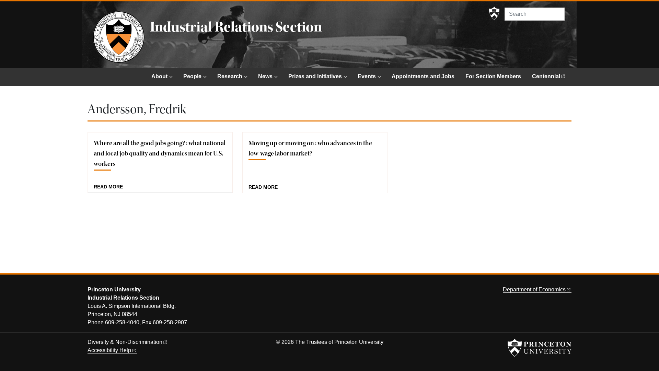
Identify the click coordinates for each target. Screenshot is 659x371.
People (192, 76)
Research (229, 76)
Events (367, 76)
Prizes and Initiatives (315, 76)
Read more (108, 187)
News (265, 76)
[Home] (118, 37)
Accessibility (109, 350)
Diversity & (125, 342)
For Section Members (493, 76)
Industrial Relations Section (236, 27)
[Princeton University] (494, 13)
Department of (534, 289)
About (159, 76)
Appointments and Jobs (423, 76)
